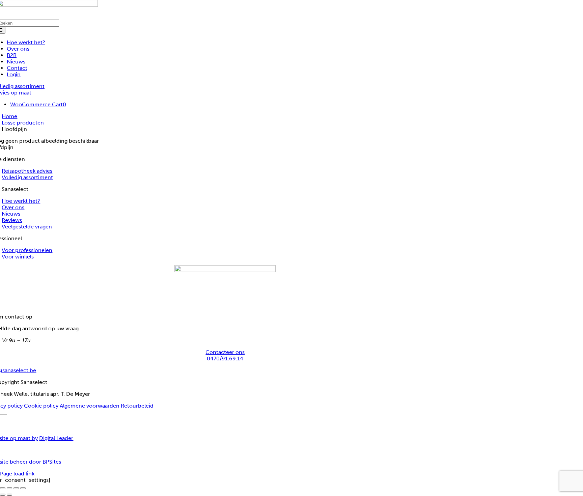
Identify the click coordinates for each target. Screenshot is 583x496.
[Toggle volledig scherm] (9, 488)
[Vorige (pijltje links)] (2, 495)
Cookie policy (41, 406)
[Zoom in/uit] (2, 488)
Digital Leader (56, 438)
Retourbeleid (137, 406)
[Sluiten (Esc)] (23, 488)
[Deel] (16, 488)
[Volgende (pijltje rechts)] (9, 495)
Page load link (17, 473)
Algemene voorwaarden (89, 406)
